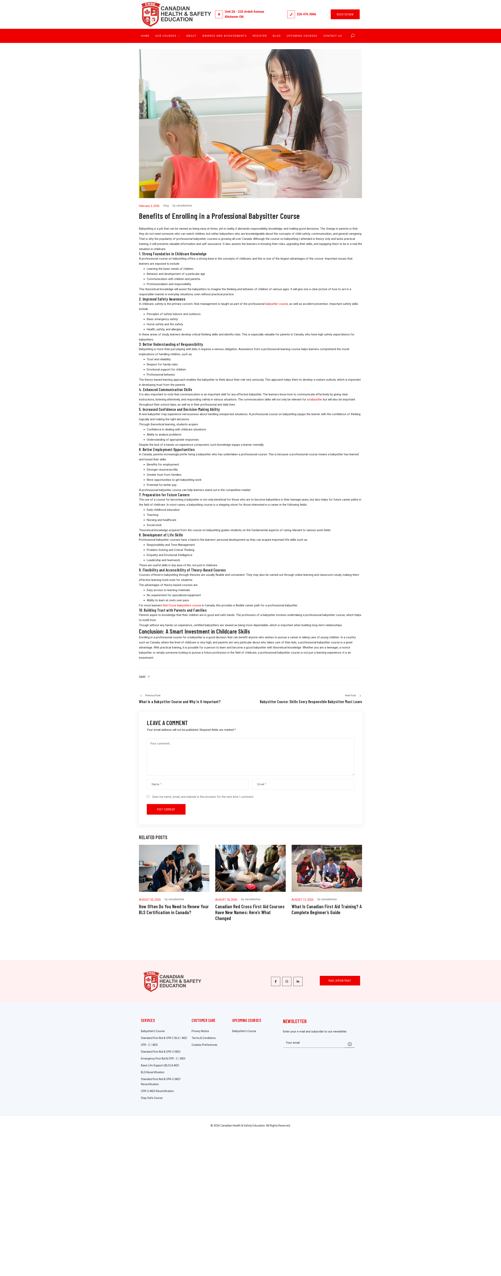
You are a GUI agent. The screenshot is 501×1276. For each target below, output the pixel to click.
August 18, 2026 (226, 899)
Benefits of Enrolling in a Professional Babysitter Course (219, 215)
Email (262, 784)
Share (142, 676)
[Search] (353, 35)
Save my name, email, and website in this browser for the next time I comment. (203, 797)
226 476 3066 (306, 14)
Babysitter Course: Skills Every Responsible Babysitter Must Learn (311, 701)
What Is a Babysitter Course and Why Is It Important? (180, 701)
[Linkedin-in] (298, 981)
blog (166, 205)
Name (157, 784)
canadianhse (184, 205)
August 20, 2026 (150, 899)
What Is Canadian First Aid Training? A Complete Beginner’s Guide (327, 909)
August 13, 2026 (303, 899)
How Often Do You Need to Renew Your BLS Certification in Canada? (174, 909)
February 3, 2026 (149, 205)
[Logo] (176, 14)
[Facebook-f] (275, 981)
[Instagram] (286, 981)
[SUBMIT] (350, 1044)
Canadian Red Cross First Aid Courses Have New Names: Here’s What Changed (250, 912)
